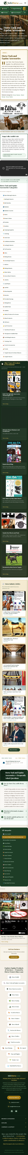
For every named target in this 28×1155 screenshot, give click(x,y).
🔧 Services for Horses (8, 861)
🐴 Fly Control (6, 873)
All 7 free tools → (20, 758)
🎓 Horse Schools (7, 858)
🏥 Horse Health (16, 12)
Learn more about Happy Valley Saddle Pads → (12, 155)
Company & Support (8, 1127)
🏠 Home (4, 8)
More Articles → (14, 749)
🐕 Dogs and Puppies (8, 877)
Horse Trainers (16, 95)
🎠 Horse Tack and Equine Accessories (13, 837)
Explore (4, 1123)
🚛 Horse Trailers (7, 864)
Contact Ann (14, 957)
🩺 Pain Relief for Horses (9, 883)
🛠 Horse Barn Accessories (9, 840)
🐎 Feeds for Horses (8, 852)
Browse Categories (8, 1118)
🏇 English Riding (16, 8)
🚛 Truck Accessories (8, 867)
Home (1, 24)
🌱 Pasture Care (7, 880)
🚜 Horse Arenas (7, 849)
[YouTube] (16, 1111)
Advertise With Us (14, 1097)
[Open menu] (25, 3)
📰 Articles (4, 12)
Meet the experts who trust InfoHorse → (14, 1144)
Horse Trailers (9, 97)
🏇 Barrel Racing (7, 870)
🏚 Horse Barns (6, 843)
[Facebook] (12, 1111)
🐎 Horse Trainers (7, 855)
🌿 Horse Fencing (7, 846)
